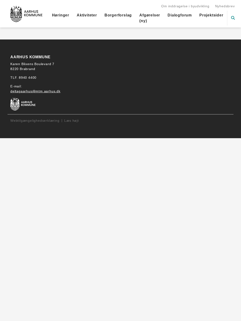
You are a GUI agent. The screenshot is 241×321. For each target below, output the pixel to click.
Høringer (60, 15)
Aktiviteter (87, 15)
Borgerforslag (118, 15)
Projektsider (211, 15)
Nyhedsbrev (225, 6)
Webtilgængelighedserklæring (35, 120)
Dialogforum (180, 15)
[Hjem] (26, 13)
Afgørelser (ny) (149, 18)
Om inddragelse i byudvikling (185, 6)
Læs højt (71, 120)
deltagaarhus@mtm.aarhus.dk (35, 91)
